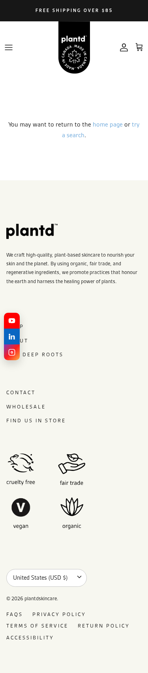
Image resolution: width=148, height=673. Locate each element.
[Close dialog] (137, 303)
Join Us (39, 381)
